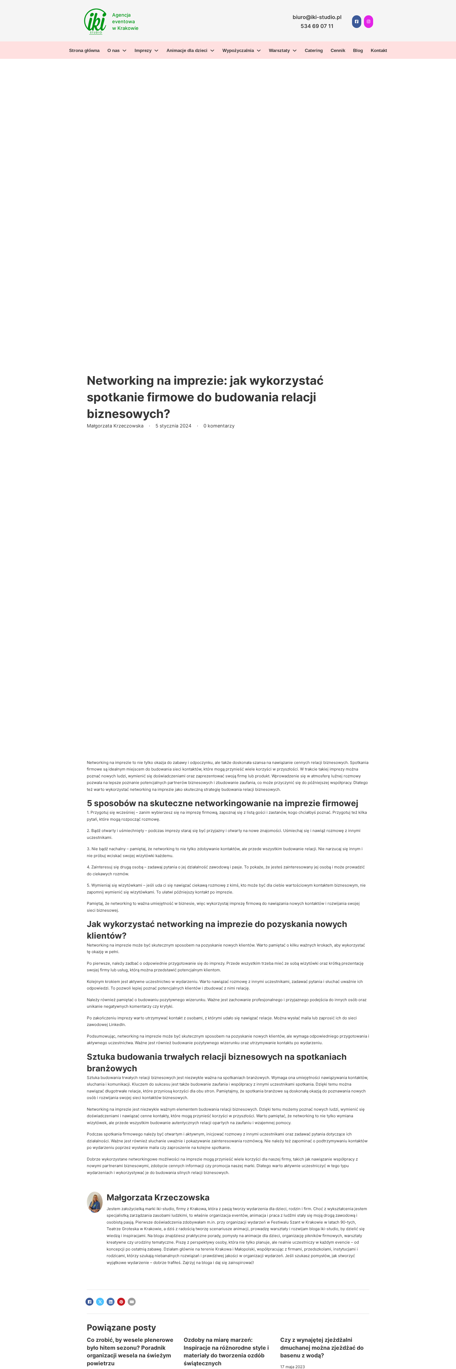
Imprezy (143, 50)
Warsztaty (279, 50)
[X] (100, 1302)
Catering (314, 50)
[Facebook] (89, 1302)
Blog (358, 50)
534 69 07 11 (317, 26)
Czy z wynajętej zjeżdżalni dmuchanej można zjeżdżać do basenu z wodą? (322, 1348)
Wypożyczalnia (238, 50)
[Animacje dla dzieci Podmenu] (212, 50)
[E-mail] (132, 1302)
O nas (113, 50)
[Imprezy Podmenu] (156, 50)
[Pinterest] (121, 1302)
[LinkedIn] (111, 1302)
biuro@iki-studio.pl (317, 17)
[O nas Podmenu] (124, 50)
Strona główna (84, 50)
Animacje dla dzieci (187, 50)
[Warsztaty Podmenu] (294, 50)
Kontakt (379, 50)
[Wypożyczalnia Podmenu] (258, 50)
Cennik (338, 50)
